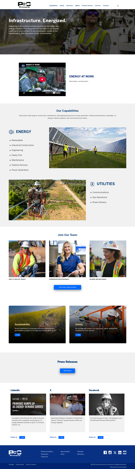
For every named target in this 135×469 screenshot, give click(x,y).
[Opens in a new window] (17, 335)
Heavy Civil (17, 155)
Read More (67, 370)
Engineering (17, 150)
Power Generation (20, 170)
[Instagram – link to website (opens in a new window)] (110, 452)
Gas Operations (99, 197)
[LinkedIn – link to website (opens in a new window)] (119, 452)
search (118, 6)
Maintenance (18, 160)
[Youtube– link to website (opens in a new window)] (124, 452)
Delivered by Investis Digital (118, 467)
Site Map (11, 464)
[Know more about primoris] (78, 335)
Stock (62, 454)
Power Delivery (99, 202)
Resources (80, 454)
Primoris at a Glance (47, 451)
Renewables (17, 140)
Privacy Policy (20, 464)
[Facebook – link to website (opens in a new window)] (105, 452)
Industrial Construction (23, 145)
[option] (67, 27)
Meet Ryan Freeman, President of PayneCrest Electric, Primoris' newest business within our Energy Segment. (66, 420)
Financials (80, 451)
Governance (44, 454)
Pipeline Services (20, 165)
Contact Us (44, 456)
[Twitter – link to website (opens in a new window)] (115, 452)
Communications (100, 192)
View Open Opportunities (67, 287)
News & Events (65, 451)
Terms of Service (31, 464)
